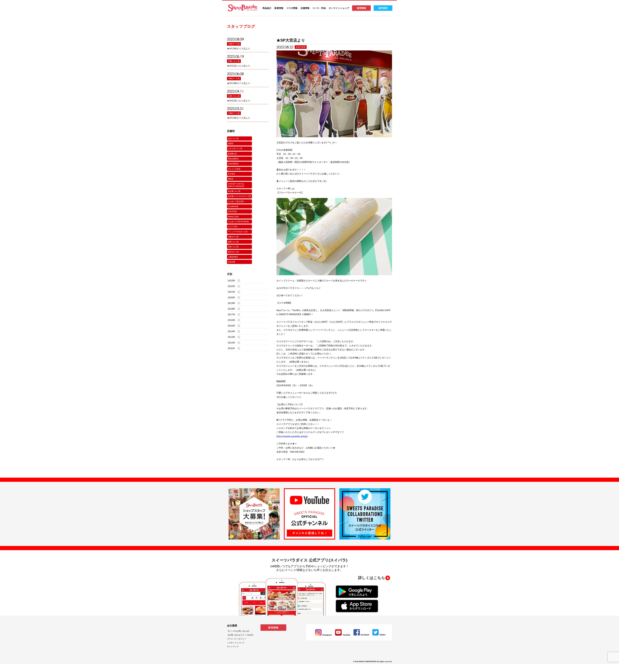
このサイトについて (235, 643)
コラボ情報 (292, 8)
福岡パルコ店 (233, 242)
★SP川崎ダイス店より (238, 48)
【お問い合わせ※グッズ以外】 (240, 635)
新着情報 (278, 8)
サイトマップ (233, 646)
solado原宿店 (233, 164)
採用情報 (361, 8)
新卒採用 (383, 8)
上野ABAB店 (233, 257)
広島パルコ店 (234, 61)
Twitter (382, 635)
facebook (365, 635)
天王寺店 (231, 174)
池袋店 (230, 143)
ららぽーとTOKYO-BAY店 (238, 222)
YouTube (346, 635)
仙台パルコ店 (233, 138)
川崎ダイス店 (234, 44)
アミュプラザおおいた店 (237, 232)
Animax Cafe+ (233, 217)
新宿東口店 (232, 154)
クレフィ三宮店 (234, 169)
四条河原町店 (233, 159)
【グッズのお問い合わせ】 (238, 631)
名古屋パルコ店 (234, 191)
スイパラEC (232, 227)
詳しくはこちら (371, 578)
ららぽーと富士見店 (236, 201)
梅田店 (230, 179)
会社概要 (232, 625)
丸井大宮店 (232, 211)
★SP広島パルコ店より (238, 65)
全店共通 (231, 262)
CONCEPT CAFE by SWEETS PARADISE (236, 185)
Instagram (327, 635)
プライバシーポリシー (236, 639)
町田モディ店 (233, 252)
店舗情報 (305, 8)
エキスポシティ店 (235, 148)
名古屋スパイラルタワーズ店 (239, 196)
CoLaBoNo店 (233, 206)
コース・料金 (319, 8)
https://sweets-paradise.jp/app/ (292, 436)
